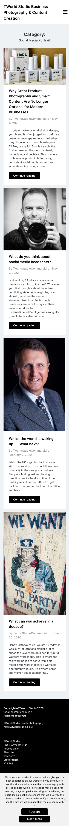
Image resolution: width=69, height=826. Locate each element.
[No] (64, 799)
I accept (34, 811)
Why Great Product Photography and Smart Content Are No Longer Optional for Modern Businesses (29, 101)
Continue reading (24, 175)
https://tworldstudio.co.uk (18, 726)
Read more (34, 819)
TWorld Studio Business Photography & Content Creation (26, 12)
